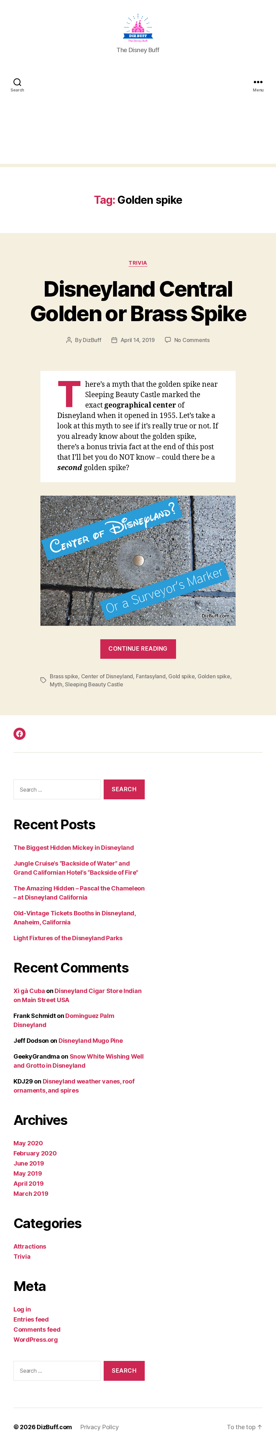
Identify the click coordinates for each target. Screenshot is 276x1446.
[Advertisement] (138, 117)
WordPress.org (35, 1339)
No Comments (192, 340)
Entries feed (31, 1319)
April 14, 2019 (137, 340)
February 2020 (35, 1153)
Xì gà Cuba (29, 990)
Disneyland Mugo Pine (91, 1040)
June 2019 (28, 1163)
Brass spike (64, 676)
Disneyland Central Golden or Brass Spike (138, 301)
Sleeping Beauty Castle (94, 684)
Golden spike (214, 676)
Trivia (138, 263)
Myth (56, 684)
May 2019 (27, 1173)
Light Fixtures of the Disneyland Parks (68, 938)
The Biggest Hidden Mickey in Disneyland (73, 847)
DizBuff (92, 340)
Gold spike (181, 676)
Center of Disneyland (107, 676)
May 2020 (28, 1143)
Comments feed (37, 1329)
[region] (87, 1399)
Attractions (29, 1246)
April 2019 (28, 1183)
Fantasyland (151, 676)
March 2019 (30, 1193)
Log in (22, 1309)
